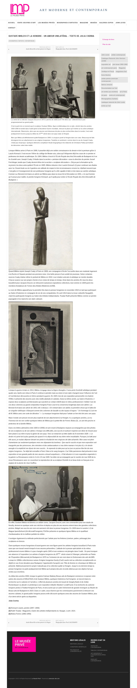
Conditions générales (78, 647)
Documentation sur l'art (109, 88)
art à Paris (123, 92)
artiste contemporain (118, 55)
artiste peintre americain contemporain (109, 80)
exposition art (106, 64)
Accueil (11, 23)
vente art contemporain (117, 95)
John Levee (121, 23)
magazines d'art (121, 71)
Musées (93, 23)
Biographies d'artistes (67, 23)
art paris (104, 95)
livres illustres (106, 75)
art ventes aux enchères (109, 92)
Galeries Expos (106, 23)
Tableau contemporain (99, 650)
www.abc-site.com (54, 678)
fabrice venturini (106, 84)
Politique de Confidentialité (75, 650)
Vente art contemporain (96, 646)
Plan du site (106, 44)
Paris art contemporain (96, 660)
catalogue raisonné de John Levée (113, 102)
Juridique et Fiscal (107, 71)
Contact (11, 28)
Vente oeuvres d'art (26, 23)
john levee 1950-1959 (120, 64)
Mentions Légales (76, 644)
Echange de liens (108, 39)
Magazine (84, 23)
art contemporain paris (109, 68)
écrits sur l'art (106, 106)
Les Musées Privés (46, 23)
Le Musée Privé (36, 678)
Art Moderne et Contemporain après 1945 (98, 655)
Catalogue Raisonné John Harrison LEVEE (113, 59)
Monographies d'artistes (109, 99)
